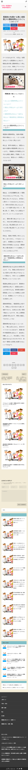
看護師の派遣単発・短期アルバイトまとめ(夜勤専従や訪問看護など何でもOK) (19, 557)
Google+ (21, 25)
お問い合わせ (10, 769)
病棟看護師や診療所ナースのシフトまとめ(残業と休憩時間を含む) (14, 424)
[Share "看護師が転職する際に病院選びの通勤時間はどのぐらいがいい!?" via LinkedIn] (18, 365)
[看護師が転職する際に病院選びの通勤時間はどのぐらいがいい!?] (14, 45)
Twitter (6, 25)
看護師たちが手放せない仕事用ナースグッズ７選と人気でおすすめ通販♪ (19, 619)
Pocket (14, 28)
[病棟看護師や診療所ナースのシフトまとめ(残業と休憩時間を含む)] (14, 415)
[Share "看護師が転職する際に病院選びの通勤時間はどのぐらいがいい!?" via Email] (12, 367)
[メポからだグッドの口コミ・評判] (4, 654)
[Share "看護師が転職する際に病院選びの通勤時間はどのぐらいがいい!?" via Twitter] (7, 365)
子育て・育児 (4, 703)
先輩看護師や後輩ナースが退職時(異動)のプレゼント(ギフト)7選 (19, 532)
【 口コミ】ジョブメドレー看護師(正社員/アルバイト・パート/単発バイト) (16, 646)
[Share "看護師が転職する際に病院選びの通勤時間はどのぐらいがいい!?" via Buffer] (20, 365)
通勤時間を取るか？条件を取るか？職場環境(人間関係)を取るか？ (14, 117)
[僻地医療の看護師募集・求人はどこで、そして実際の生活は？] (14, 435)
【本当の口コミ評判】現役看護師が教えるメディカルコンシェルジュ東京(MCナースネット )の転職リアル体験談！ (19, 584)
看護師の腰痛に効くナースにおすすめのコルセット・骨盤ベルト (19, 520)
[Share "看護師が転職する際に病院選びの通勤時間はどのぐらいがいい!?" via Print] (15, 367)
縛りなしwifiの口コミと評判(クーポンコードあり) (13, 687)
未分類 (18, 34)
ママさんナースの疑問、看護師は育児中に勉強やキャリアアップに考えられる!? (13, 403)
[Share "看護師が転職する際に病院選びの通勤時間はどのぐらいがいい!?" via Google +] (10, 365)
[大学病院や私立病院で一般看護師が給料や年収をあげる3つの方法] (14, 456)
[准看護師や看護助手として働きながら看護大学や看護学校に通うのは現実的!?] (4, 675)
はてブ (6, 28)
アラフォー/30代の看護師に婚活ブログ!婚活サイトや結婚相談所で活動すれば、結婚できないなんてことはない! (16, 660)
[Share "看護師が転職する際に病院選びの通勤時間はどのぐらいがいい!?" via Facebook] (4, 365)
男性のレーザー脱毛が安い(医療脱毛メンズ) (12, 685)
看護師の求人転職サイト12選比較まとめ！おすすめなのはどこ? (19, 631)
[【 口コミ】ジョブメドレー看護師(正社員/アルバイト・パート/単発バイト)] (4, 647)
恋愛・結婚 (9, 663)
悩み (2, 711)
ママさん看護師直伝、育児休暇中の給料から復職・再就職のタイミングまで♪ (16, 668)
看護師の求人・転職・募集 (12, 670)
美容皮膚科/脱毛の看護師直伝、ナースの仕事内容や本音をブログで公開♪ (19, 606)
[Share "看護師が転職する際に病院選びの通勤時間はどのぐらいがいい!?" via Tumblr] (12, 365)
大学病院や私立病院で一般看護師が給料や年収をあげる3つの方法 (13, 465)
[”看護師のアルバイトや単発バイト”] (14, 88)
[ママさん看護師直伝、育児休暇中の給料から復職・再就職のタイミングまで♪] (4, 668)
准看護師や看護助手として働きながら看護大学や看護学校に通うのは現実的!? (16, 675)
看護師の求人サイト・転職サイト (8, 720)
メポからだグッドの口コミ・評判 (14, 653)
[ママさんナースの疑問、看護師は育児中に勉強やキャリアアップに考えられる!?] (14, 394)
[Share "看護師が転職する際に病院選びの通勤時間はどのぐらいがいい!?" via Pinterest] (15, 365)
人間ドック (9, 655)
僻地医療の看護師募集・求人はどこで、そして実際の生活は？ (13, 445)
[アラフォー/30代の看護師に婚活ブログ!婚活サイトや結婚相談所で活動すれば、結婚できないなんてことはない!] (4, 660)
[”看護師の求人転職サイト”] (14, 178)
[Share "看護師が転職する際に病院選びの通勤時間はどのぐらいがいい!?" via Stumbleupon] (23, 365)
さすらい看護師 (12, 34)
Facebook (14, 25)
